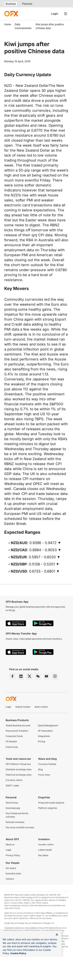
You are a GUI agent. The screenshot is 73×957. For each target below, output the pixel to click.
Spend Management (48, 725)
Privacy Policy (13, 855)
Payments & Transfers (17, 730)
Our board (11, 868)
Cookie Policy (18, 953)
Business (11, 3)
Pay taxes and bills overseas (20, 827)
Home (7, 24)
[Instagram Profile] (55, 676)
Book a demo (41, 706)
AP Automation (45, 730)
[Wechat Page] (38, 676)
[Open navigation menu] (65, 13)
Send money (12, 802)
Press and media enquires (51, 802)
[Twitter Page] (29, 676)
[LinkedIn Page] (21, 676)
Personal (27, 3)
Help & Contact (22, 706)
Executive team (13, 873)
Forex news (44, 774)
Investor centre (46, 844)
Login (54, 13)
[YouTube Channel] (46, 676)
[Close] (57, 934)
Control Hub (12, 747)
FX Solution (11, 741)
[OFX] (11, 14)
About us (10, 844)
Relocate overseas (15, 822)
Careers (10, 878)
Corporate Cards (14, 736)
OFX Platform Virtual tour (18, 764)
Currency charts (14, 780)
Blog (40, 769)
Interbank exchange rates (18, 769)
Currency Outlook (47, 764)
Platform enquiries (47, 808)
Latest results (45, 849)
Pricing (41, 741)
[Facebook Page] (12, 676)
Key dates (43, 855)
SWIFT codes (12, 785)
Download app (13, 808)
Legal (8, 849)
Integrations (44, 736)
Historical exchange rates (18, 774)
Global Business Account (18, 725)
